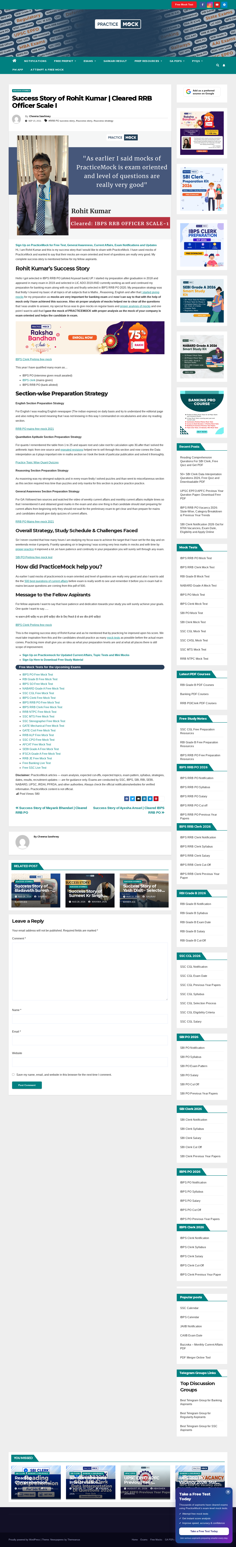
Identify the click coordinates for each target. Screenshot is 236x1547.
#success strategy (103, 120)
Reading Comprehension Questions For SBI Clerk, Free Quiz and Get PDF (199, 461)
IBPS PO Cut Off (190, 1209)
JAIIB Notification (191, 1326)
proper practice (25, 549)
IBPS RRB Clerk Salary (195, 855)
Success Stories (21, 91)
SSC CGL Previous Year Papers (200, 985)
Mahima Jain (99, 902)
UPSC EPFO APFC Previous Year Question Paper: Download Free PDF (202, 494)
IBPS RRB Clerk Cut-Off (195, 864)
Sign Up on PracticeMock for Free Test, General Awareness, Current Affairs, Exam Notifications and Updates (86, 245)
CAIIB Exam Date (191, 1335)
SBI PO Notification (192, 1047)
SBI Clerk (20, 1473)
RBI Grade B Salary (193, 931)
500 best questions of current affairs (46, 581)
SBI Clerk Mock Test (193, 622)
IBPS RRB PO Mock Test (196, 558)
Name (16, 1010)
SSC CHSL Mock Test (194, 640)
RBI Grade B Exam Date (195, 922)
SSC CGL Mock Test (193, 631)
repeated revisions (71, 449)
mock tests (113, 637)
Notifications (35, 61)
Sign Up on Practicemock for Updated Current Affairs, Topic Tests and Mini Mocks (75, 655)
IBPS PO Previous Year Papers (200, 1219)
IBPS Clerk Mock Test (193, 603)
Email (16, 1031)
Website (17, 1053)
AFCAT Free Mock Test (36, 744)
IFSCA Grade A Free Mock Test (41, 753)
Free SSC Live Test (34, 767)
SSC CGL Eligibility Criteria (197, 1012)
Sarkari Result (115, 61)
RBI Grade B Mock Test (194, 576)
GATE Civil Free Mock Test (38, 730)
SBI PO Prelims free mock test (34, 557)
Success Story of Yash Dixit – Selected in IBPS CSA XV (143, 890)
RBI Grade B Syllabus (194, 913)
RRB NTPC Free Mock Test (39, 711)
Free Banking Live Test (36, 763)
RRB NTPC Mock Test (194, 658)
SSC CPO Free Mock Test (38, 739)
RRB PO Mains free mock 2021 (35, 521)
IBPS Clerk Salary (191, 1256)
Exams (89, 61)
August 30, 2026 (28, 1488)
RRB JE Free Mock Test (37, 758)
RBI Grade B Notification (195, 904)
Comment (19, 938)
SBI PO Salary (189, 1075)
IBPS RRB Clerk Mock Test (197, 567)
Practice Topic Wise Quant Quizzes (37, 462)
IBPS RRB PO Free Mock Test (41, 702)
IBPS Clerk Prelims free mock (34, 359)
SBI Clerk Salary (190, 1138)
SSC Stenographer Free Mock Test (43, 721)
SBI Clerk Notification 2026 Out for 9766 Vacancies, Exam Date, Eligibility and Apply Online (201, 528)
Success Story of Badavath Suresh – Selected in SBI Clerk (36, 890)
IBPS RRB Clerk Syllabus (196, 846)
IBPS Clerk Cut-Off (192, 1265)
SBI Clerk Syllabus (192, 1128)
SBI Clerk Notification (193, 1119)
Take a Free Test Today (204, 1531)
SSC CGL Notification (193, 966)
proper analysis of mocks (135, 306)
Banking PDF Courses (194, 694)
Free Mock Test (184, 4)
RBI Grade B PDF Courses (197, 684)
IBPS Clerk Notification (194, 1238)
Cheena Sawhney (39, 116)
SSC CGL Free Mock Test (38, 693)
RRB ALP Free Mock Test (38, 735)
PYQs (196, 61)
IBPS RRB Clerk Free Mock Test (42, 707)
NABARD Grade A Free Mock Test (43, 688)
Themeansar (74, 1539)
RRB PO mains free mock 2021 (35, 428)
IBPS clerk (28, 380)
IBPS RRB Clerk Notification (198, 837)
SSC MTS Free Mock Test (38, 716)
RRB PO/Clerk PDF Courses (198, 703)
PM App (17, 69)
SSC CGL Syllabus (192, 994)
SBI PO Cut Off (189, 1084)
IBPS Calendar (189, 1317)
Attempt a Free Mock (47, 69)
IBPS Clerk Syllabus (193, 1247)
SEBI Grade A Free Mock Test (40, 749)
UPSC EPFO (130, 1473)
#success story (84, 120)
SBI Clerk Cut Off (191, 1147)
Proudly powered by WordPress (25, 1539)
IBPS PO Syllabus (191, 1191)
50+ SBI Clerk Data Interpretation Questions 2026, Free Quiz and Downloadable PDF (201, 478)
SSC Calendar (189, 1308)
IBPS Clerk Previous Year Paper (200, 1274)
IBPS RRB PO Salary (193, 796)
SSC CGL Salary (190, 1021)
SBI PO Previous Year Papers (199, 1093)
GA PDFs (176, 61)
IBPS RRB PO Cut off (193, 805)
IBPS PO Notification (193, 1182)
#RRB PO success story (62, 120)
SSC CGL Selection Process (198, 1003)
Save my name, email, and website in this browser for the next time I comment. (64, 1074)
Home (135, 1539)
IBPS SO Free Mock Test (37, 683)
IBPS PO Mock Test (192, 594)
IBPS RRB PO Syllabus (195, 787)
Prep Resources (147, 61)
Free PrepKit (64, 61)
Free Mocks (156, 1539)
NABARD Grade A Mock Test (198, 585)
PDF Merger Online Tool (195, 1357)
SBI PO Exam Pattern (193, 1066)
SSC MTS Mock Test (193, 649)
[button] (217, 65)
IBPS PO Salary (190, 1200)
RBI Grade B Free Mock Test (39, 679)
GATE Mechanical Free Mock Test (43, 725)
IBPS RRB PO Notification (196, 778)
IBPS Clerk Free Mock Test (38, 697)
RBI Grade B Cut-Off (193, 940)
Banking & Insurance (38, 1473)
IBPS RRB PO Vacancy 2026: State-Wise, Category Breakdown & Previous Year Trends (201, 511)
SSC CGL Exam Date (193, 975)
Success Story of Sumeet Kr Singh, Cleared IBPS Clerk (88, 895)
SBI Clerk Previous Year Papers (200, 1156)
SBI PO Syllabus (190, 1056)
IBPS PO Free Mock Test (37, 674)
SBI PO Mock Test (191, 613)
